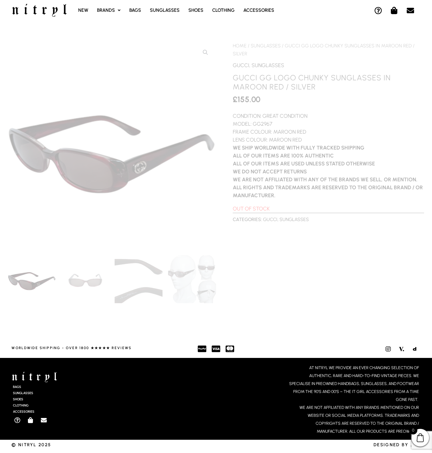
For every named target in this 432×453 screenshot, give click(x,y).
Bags (135, 10)
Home (240, 46)
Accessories (258, 10)
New (83, 10)
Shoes (195, 10)
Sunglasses (165, 10)
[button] (109, 10)
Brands (106, 10)
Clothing (223, 10)
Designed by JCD (397, 444)
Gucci (241, 65)
